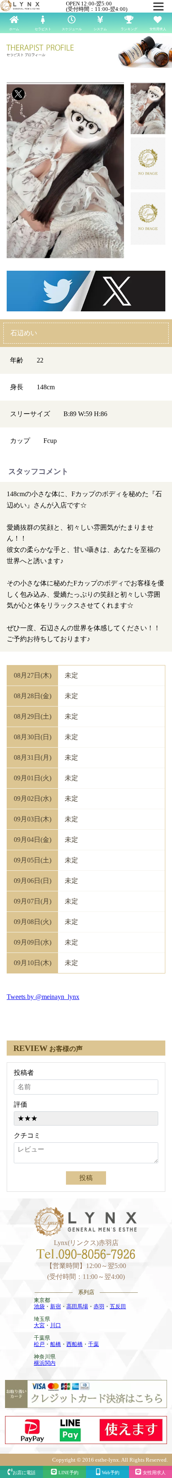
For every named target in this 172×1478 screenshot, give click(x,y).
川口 (55, 1325)
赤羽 (99, 1306)
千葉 (93, 1344)
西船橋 (74, 1344)
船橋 (55, 1344)
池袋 (39, 1306)
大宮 (39, 1325)
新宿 (55, 1306)
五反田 (118, 1306)
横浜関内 (45, 1363)
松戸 (39, 1344)
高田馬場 (77, 1306)
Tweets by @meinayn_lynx (43, 996)
